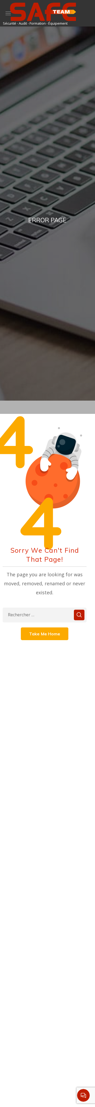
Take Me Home (44, 633)
